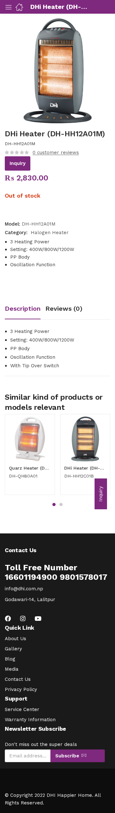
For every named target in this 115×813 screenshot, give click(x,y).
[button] (101, 493)
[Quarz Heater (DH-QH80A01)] (29, 439)
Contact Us (18, 679)
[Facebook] (8, 618)
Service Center (22, 709)
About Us (15, 638)
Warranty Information (30, 719)
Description (23, 308)
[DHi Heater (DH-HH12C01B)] (85, 439)
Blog (10, 659)
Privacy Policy (21, 689)
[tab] (25, 309)
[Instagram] (23, 618)
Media (12, 669)
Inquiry (18, 163)
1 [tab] (54, 504)
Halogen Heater (50, 232)
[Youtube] (38, 618)
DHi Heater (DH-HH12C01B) (85, 468)
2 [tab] (61, 504)
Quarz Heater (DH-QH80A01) (30, 468)
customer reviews (56, 152)
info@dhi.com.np (24, 589)
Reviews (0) (63, 308)
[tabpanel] (29, 457)
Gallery (13, 649)
